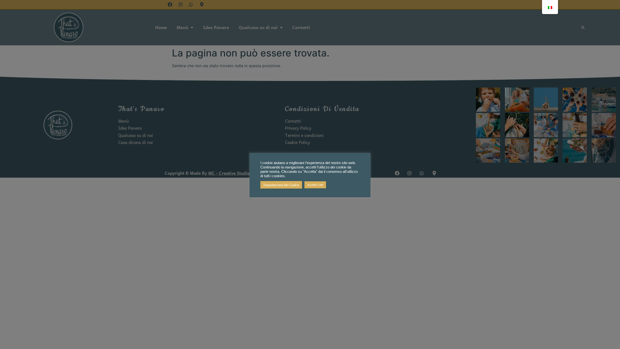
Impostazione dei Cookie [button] (281, 184)
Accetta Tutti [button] (315, 185)
